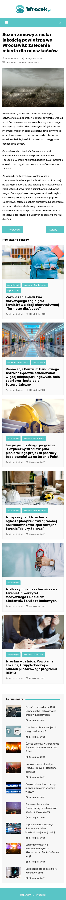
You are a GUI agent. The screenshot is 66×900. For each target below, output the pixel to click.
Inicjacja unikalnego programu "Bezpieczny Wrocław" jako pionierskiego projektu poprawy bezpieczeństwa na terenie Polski (33, 451)
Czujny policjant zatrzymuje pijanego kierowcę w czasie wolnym (40, 788)
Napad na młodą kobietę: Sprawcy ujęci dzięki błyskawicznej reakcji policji (40, 828)
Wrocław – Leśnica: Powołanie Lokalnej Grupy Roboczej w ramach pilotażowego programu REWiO (31, 667)
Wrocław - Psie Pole (33, 655)
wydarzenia (13, 290)
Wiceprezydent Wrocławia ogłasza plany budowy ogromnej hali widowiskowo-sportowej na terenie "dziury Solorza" (31, 523)
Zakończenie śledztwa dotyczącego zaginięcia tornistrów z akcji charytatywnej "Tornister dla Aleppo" (32, 303)
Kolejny (53, 229)
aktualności (11, 62)
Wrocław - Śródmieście (35, 285)
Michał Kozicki (12, 58)
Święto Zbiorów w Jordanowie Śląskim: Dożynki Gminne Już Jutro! (42, 747)
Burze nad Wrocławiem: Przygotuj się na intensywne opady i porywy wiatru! (41, 808)
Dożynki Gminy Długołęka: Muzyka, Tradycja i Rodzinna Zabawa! (41, 768)
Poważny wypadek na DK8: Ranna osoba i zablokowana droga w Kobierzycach (40, 711)
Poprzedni (14, 229)
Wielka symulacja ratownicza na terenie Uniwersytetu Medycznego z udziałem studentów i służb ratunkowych (31, 595)
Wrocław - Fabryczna (28, 62)
